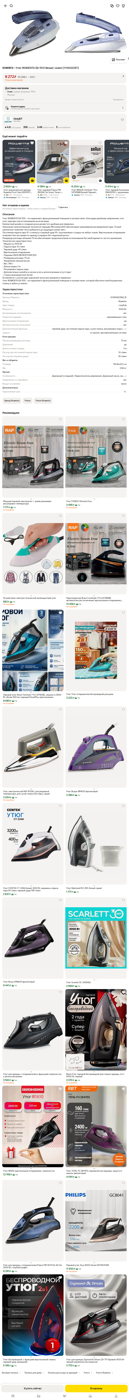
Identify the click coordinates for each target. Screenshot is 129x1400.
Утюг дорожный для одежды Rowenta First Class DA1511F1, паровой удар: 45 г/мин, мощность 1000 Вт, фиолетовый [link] (18, 191)
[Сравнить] (112, 6)
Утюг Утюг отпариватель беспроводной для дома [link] (89, 694)
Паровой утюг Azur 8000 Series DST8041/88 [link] (87, 1265)
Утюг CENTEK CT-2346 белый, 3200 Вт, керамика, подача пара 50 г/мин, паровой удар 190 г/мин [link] (30, 889)
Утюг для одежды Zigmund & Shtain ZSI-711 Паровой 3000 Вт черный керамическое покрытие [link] (95, 1360)
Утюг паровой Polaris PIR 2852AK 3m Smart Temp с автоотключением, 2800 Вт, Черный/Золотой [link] (50, 191)
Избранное (64, 1396)
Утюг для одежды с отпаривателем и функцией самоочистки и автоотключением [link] (32, 1075)
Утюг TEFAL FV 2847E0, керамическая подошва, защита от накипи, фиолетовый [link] (94, 1172)
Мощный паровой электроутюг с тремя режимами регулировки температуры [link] (27, 502)
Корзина (90, 1396)
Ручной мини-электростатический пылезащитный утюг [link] (29, 598)
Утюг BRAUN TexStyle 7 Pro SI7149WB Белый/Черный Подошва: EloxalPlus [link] (84, 191)
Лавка (39, 1396)
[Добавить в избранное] (118, 6)
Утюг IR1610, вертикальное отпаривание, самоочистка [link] (29, 1171)
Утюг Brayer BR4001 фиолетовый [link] (82, 791)
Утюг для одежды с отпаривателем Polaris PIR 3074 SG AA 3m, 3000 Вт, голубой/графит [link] (32, 1266)
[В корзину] (32, 180)
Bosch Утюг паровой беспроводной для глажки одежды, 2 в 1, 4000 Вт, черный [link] (95, 1075)
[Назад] (6, 6)
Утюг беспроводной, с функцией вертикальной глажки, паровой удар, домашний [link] (29, 1360)
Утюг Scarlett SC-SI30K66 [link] (78, 982)
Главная (13, 1396)
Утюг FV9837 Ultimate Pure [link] (79, 501)
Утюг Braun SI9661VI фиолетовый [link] (19, 982)
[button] (64, 78)
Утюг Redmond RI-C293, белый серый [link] (84, 888)
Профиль (116, 1396)
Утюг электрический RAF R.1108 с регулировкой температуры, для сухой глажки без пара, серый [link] (26, 792)
